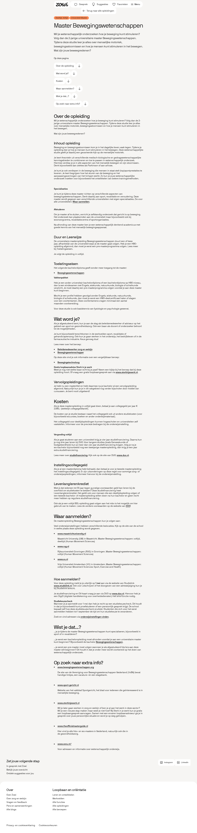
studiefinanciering (78, 455)
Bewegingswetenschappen (71, 273)
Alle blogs (11, 809)
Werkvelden (58, 798)
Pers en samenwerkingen (19, 806)
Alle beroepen (59, 809)
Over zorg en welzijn (16, 798)
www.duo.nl (123, 455)
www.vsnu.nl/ (64, 744)
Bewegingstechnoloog (68, 362)
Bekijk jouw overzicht (16, 769)
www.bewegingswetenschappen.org (76, 667)
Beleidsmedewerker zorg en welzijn (75, 349)
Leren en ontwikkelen (63, 795)
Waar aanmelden (81, 201)
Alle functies (59, 802)
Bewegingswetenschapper (71, 352)
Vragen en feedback (16, 802)
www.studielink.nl (63, 585)
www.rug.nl (63, 546)
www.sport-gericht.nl (68, 685)
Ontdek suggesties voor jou (20, 773)
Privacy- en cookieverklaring (20, 825)
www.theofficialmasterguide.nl (73, 726)
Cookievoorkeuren (48, 825)
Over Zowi (11, 795)
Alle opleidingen (61, 806)
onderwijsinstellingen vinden (95, 616)
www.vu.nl (63, 559)
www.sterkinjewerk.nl (127, 372)
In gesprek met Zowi (16, 766)
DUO (128, 506)
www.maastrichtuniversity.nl (72, 533)
